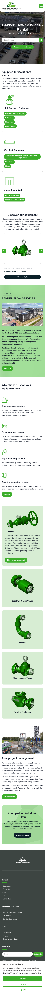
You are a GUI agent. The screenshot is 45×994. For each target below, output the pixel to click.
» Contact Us (6, 899)
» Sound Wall (7, 916)
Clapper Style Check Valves (15, 272)
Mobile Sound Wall (12, 195)
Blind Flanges (10, 126)
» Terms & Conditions (9, 939)
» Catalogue (6, 886)
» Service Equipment (9, 919)
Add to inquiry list (22, 277)
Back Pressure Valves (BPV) (15, 113)
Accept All (22, 978)
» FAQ (4, 896)
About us (7, 368)
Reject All (22, 990)
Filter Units (9, 162)
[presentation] (4, 251)
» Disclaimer (6, 933)
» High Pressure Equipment (12, 912)
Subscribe (38, 954)
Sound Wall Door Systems (14, 199)
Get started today (22, 835)
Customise (22, 984)
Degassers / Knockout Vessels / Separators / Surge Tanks (22, 157)
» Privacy (5, 936)
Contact (7, 494)
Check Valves (28, 268)
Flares (7, 166)
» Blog (4, 892)
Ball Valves (9, 118)
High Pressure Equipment (13, 268)
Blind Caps (9, 122)
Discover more (9, 797)
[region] (22, 977)
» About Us (6, 889)
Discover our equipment (22, 47)
